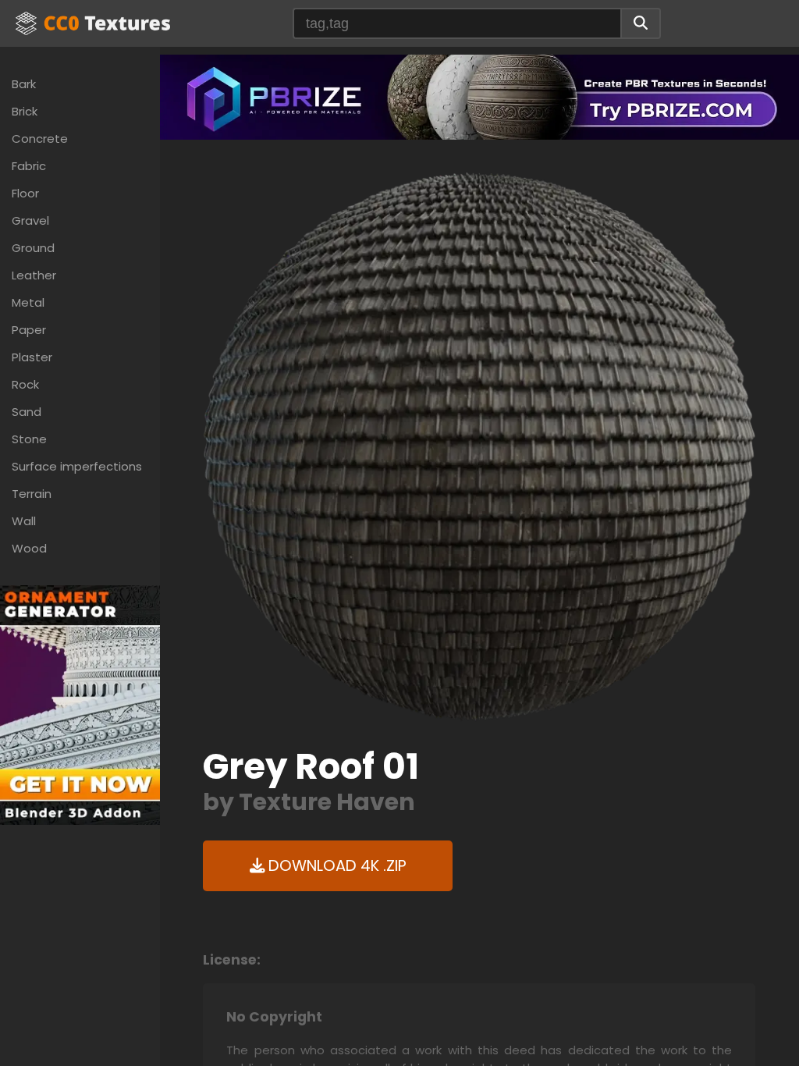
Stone (29, 439)
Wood (29, 548)
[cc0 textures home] (93, 23)
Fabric (29, 166)
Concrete (40, 138)
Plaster (32, 357)
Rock (25, 384)
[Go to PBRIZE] (479, 96)
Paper (29, 330)
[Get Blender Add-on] (80, 704)
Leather (34, 275)
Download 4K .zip (336, 865)
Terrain (31, 493)
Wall (24, 521)
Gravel (30, 220)
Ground (33, 248)
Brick (24, 111)
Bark (24, 84)
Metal (28, 302)
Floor (25, 193)
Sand (26, 411)
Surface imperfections (77, 466)
